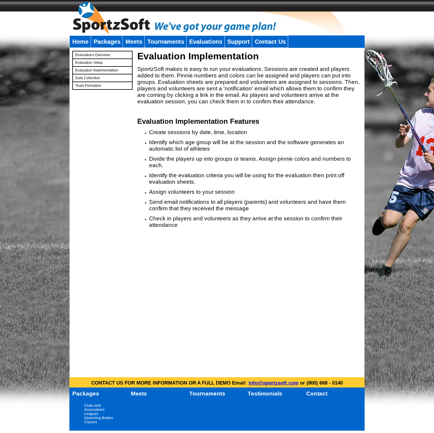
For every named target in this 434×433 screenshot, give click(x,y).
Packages (107, 41)
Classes (90, 422)
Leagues (91, 414)
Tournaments (165, 41)
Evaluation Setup (89, 63)
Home (80, 41)
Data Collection (87, 78)
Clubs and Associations (94, 407)
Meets (133, 41)
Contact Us (270, 41)
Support (238, 41)
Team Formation (88, 86)
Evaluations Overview (92, 55)
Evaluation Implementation (96, 70)
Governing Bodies (98, 418)
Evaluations (205, 41)
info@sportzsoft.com (273, 383)
